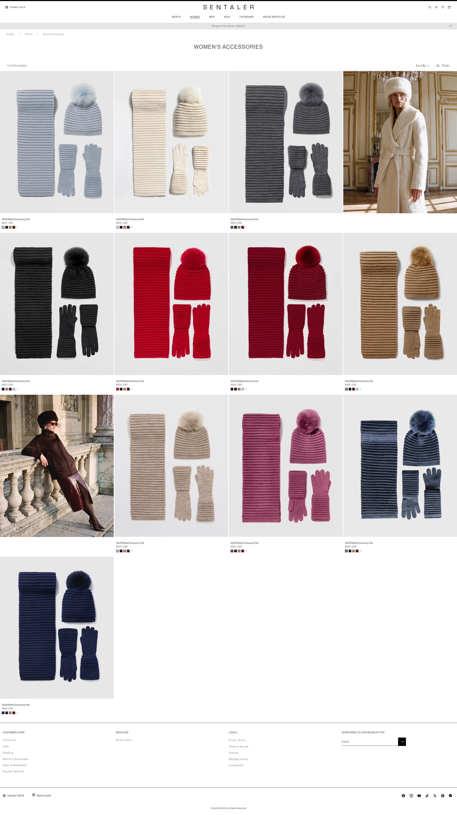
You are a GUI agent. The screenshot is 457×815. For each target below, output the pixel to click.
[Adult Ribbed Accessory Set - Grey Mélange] (232, 227)
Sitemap (233, 752)
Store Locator (124, 740)
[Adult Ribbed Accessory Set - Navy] (3, 712)
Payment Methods (13, 771)
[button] (176, 18)
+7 (17, 227)
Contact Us (9, 740)
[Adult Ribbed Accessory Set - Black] (6, 227)
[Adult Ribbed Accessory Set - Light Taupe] (117, 551)
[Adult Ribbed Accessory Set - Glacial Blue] (3, 227)
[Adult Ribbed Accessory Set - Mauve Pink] (232, 551)
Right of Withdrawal (15, 765)
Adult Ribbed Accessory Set (16, 219)
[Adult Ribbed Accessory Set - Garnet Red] (13, 227)
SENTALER (222, 808)
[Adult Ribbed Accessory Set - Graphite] (346, 551)
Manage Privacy (238, 759)
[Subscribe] (402, 742)
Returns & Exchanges (15, 759)
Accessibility (236, 765)
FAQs (6, 746)
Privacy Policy (237, 740)
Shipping (8, 752)
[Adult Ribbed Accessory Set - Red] (117, 389)
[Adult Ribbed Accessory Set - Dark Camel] (10, 227)
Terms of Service (238, 746)
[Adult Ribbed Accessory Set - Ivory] (117, 227)
